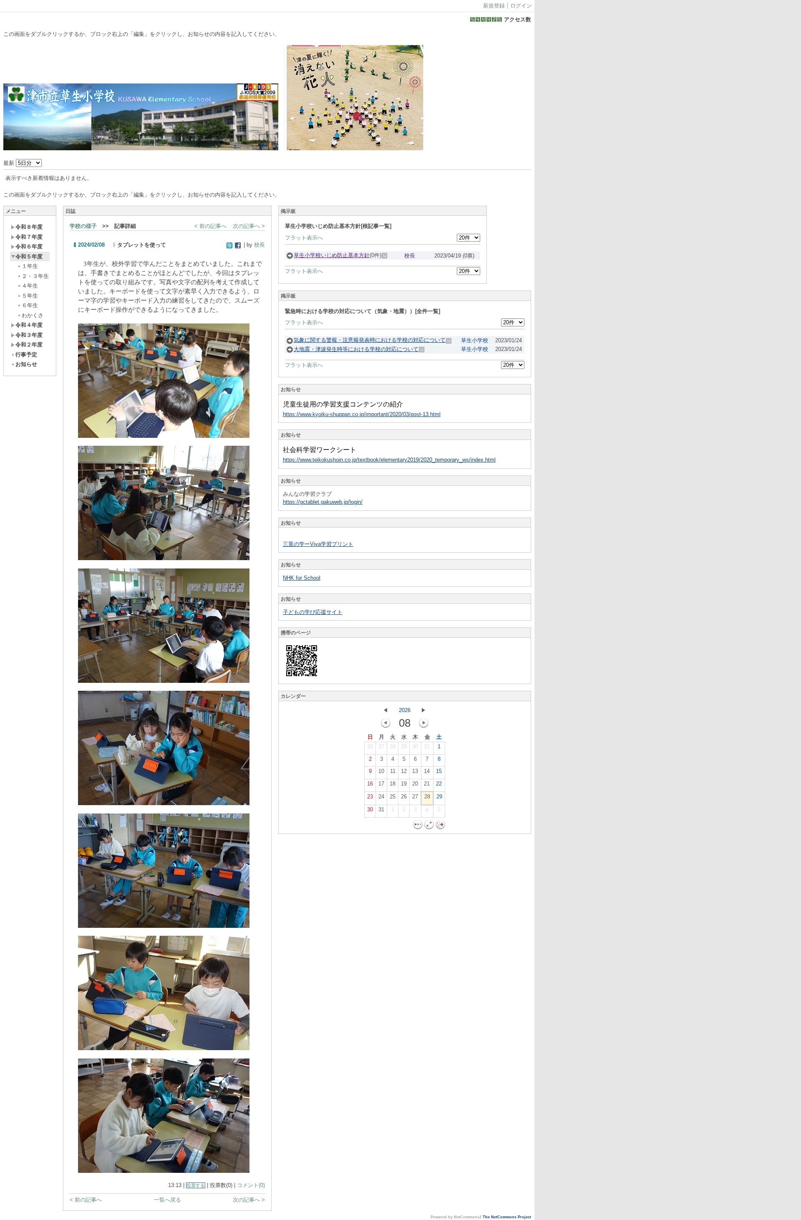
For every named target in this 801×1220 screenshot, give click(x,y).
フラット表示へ (304, 238)
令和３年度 (29, 335)
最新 (9, 163)
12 (404, 771)
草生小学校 (474, 340)
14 (427, 771)
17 (381, 783)
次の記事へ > (249, 226)
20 (415, 783)
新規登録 (494, 6)
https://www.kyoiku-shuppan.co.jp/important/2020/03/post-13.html (362, 414)
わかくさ (32, 315)
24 (381, 796)
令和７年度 (29, 237)
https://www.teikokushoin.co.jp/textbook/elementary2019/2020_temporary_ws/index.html (389, 460)
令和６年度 (29, 246)
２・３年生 (35, 276)
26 (370, 746)
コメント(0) (251, 1185)
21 (427, 783)
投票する (195, 1185)
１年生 (30, 266)
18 (392, 783)
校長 (259, 245)
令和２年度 (29, 344)
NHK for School (301, 578)
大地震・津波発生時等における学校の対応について (356, 349)
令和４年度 (29, 325)
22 (439, 783)
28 (392, 746)
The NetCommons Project (507, 1217)
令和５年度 (29, 256)
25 (392, 796)
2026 (405, 710)
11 (392, 771)
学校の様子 (83, 226)
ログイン (521, 6)
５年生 (30, 296)
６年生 (30, 305)
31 (427, 746)
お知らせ (26, 364)
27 (381, 746)
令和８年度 (29, 227)
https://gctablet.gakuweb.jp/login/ (323, 502)
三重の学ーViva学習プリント (318, 544)
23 (370, 796)
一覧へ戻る (167, 1200)
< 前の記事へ (210, 226)
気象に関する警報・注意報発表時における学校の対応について (370, 340)
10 (381, 771)
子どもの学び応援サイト (313, 612)
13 (415, 771)
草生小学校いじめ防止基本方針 (332, 255)
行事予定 (26, 354)
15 (439, 771)
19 (404, 783)
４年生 (30, 286)
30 (415, 746)
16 (370, 783)
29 (404, 746)
